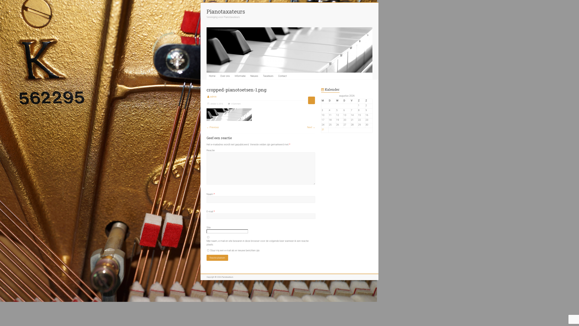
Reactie (211, 150)
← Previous (213, 127)
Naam (211, 194)
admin (213, 96)
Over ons (225, 76)
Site (209, 227)
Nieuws (254, 76)
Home (212, 76)
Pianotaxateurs (226, 11)
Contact (282, 76)
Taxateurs (268, 76)
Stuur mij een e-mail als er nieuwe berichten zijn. (235, 250)
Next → (311, 127)
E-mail (211, 211)
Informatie (240, 76)
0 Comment (236, 104)
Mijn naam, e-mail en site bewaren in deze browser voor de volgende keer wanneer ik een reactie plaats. (258, 243)
